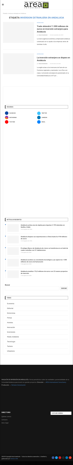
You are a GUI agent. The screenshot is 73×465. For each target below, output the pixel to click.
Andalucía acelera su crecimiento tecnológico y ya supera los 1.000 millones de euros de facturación (44, 261)
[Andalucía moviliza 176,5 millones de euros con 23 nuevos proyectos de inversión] (13, 274)
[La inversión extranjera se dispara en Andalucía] (18, 63)
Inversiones (11, 332)
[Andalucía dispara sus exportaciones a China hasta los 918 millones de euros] (13, 239)
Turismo (10, 346)
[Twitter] (56, 457)
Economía (10, 303)
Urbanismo (11, 351)
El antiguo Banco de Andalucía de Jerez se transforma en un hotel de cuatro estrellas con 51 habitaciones (44, 249)
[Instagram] (63, 457)
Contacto (5, 419)
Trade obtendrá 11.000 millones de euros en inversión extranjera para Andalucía (52, 29)
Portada (5, 13)
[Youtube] (60, 457)
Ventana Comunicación (18, 385)
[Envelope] (70, 457)
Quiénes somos (6, 416)
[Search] (70, 5)
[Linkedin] (66, 457)
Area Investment (43, 35)
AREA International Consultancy (56, 382)
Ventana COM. (14, 458)
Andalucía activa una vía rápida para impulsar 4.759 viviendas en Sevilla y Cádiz (43, 226)
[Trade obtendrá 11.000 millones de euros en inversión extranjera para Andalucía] (18, 32)
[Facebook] (53, 457)
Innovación (11, 327)
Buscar (7, 285)
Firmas (9, 318)
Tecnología (11, 341)
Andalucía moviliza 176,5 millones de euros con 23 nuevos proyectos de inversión (44, 272)
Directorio (6, 412)
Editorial (10, 308)
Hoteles (10, 322)
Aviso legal (5, 423)
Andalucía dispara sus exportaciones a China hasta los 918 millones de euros (44, 238)
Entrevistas (11, 313)
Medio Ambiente (13, 337)
